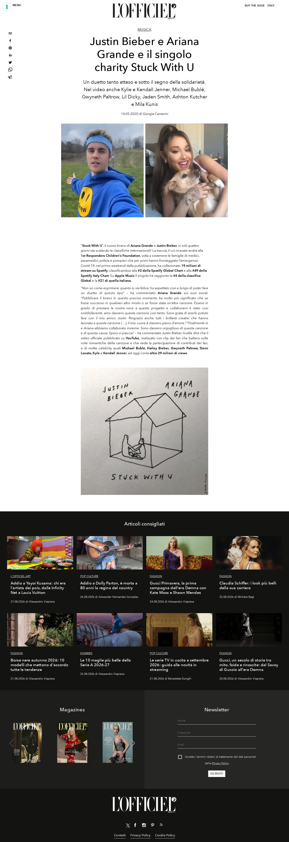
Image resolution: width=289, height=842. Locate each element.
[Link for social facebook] (135, 826)
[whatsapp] (10, 70)
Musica (144, 30)
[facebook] (10, 41)
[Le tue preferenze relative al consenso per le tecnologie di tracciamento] (7, 7)
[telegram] (10, 77)
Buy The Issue (255, 5)
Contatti (120, 835)
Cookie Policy (165, 835)
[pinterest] (10, 48)
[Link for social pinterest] (153, 826)
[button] (132, 743)
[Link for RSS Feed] (161, 825)
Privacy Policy (220, 763)
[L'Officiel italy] (144, 11)
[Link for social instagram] (144, 826)
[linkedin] (10, 55)
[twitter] (10, 63)
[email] (10, 34)
